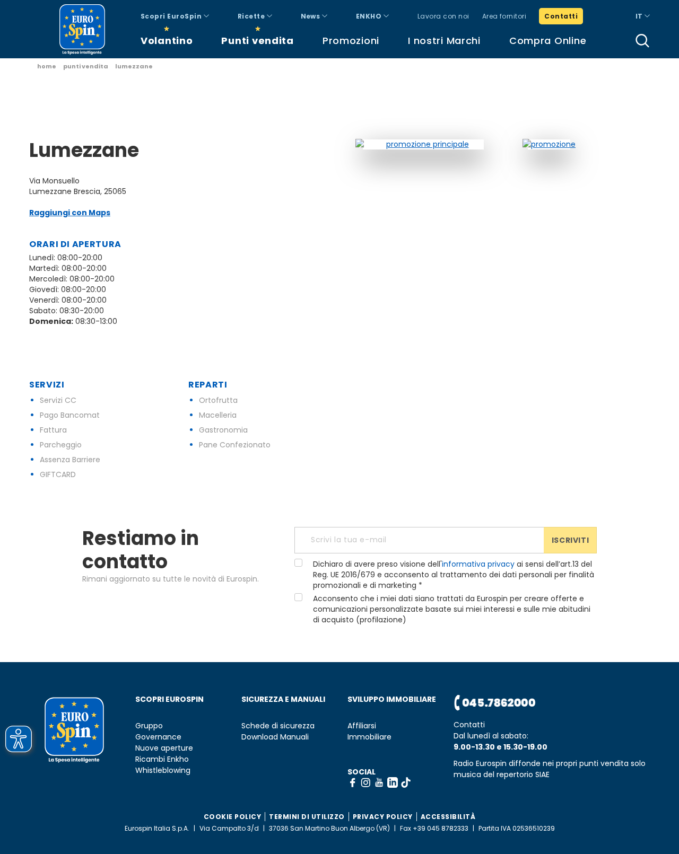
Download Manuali (275, 737)
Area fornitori (504, 16)
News (311, 16)
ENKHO (370, 16)
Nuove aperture (164, 748)
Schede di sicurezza (278, 725)
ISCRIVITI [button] (570, 540)
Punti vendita (257, 40)
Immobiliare (369, 737)
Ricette (252, 16)
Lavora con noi (443, 16)
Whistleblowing (162, 770)
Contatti (561, 16)
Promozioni (351, 40)
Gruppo (149, 725)
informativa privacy (478, 564)
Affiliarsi (361, 725)
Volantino (167, 40)
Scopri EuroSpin (172, 16)
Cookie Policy (233, 816)
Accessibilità (448, 816)
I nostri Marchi (444, 40)
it (640, 16)
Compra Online (547, 40)
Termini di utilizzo (307, 816)
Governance (158, 737)
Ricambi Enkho (162, 759)
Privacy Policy (383, 816)
